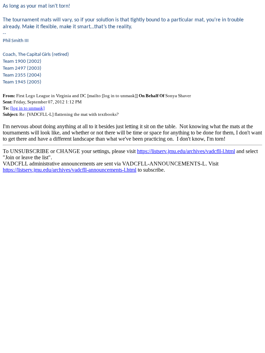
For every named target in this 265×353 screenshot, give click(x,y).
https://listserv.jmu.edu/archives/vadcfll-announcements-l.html (69, 170)
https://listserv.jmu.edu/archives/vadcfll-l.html (186, 151)
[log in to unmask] (27, 108)
